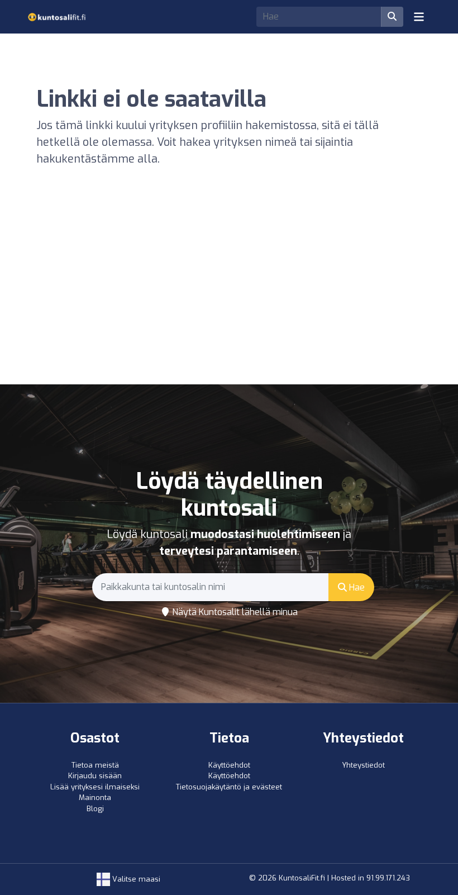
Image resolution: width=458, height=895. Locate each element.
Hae (356, 587)
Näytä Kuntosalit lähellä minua (234, 612)
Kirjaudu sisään (95, 775)
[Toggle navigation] (419, 17)
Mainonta (95, 797)
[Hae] (392, 17)
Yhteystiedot (363, 765)
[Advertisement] (229, 300)
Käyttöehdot (229, 765)
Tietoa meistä (95, 765)
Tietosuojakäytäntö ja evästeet (229, 787)
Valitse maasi (135, 879)
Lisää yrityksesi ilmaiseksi (95, 787)
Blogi (95, 808)
